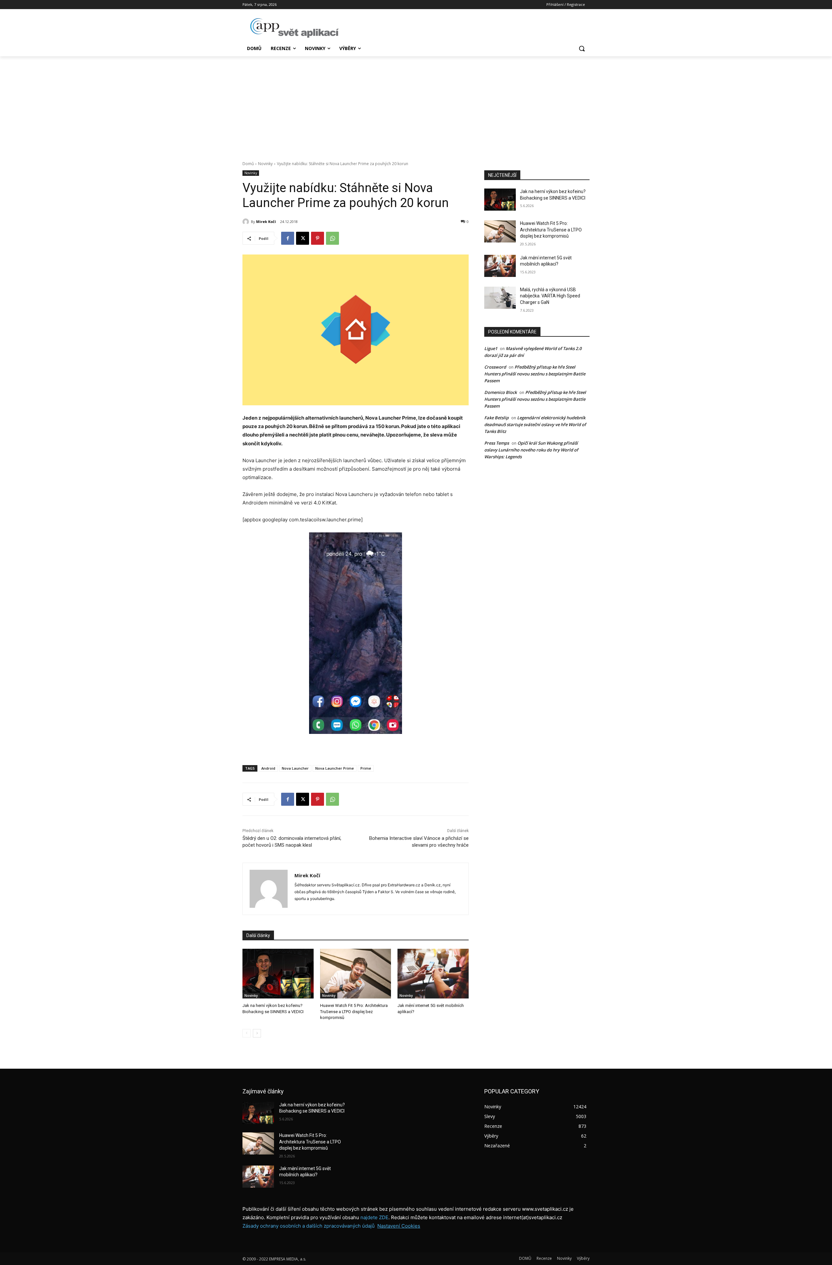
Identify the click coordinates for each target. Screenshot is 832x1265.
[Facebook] (287, 238)
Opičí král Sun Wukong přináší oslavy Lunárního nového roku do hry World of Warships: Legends (531, 450)
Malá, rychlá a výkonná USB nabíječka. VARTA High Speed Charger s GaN (550, 296)
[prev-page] (246, 1033)
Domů (248, 163)
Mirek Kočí (266, 221)
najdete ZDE (374, 1217)
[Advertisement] (416, 104)
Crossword (495, 367)
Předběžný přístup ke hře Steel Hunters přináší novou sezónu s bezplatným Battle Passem (534, 374)
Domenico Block (500, 392)
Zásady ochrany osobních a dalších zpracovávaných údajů (308, 1226)
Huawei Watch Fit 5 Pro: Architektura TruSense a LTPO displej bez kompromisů (354, 1011)
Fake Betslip (496, 418)
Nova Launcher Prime (334, 768)
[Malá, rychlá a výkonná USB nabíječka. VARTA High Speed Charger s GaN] (500, 298)
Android (268, 768)
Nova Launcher (295, 768)
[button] (582, 48)
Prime (365, 768)
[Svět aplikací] (294, 28)
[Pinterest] (317, 238)
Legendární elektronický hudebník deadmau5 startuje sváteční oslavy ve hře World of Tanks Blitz (535, 424)
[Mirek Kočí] (246, 221)
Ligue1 (490, 348)
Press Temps (496, 443)
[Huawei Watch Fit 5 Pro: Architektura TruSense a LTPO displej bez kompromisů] (355, 973)
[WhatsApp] (332, 238)
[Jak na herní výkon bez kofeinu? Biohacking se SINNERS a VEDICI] (278, 973)
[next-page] (257, 1033)
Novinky (265, 163)
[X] (302, 238)
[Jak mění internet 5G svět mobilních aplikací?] (433, 973)
